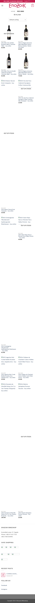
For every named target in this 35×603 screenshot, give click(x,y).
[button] (2, 5)
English (26, 1)
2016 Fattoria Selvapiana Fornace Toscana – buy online (24, 514)
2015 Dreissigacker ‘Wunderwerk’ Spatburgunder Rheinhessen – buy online (8, 348)
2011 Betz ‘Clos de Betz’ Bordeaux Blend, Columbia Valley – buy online (8, 44)
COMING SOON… (11, 573)
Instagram (4, 589)
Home (13, 11)
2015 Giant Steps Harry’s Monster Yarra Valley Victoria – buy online (25, 236)
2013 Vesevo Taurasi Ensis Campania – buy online (8, 210)
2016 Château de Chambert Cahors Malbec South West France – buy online (25, 376)
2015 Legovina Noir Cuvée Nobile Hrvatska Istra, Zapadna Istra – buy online (8, 376)
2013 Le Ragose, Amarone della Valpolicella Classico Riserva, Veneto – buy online (25, 73)
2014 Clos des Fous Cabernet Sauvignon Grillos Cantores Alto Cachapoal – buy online (26, 99)
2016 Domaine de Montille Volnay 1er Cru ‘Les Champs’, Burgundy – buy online (8, 514)
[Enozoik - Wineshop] (17, 5)
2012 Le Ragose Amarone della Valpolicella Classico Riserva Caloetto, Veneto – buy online (25, 45)
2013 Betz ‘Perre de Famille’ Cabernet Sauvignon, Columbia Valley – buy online (8, 73)
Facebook (4, 585)
